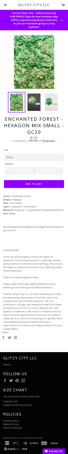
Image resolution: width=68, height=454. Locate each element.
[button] (34, 140)
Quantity (9, 164)
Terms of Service (12, 427)
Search (7, 364)
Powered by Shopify (34, 438)
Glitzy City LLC (34, 5)
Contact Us (55, 451)
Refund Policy (11, 424)
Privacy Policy (11, 420)
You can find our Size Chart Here (21, 396)
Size (6, 150)
